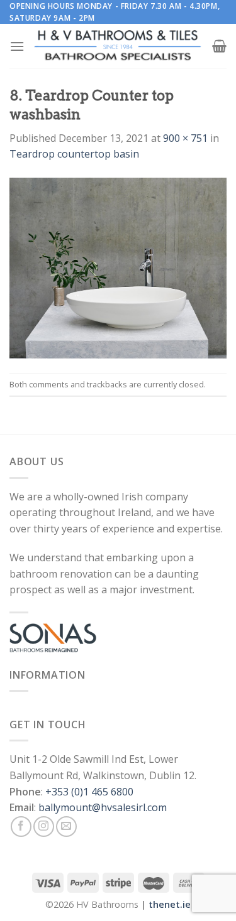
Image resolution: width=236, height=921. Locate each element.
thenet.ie (170, 904)
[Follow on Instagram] (43, 826)
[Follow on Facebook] (21, 826)
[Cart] (219, 46)
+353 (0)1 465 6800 (89, 792)
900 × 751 (185, 138)
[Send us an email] (66, 826)
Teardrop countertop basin (74, 154)
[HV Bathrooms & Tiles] (118, 46)
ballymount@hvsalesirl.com (102, 807)
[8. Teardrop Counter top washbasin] (118, 267)
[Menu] (17, 46)
